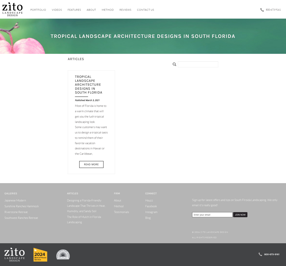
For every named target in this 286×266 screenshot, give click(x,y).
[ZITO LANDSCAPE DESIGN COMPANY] (12, 9)
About (91, 9)
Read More (91, 164)
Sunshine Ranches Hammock (21, 206)
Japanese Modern (15, 200)
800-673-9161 (273, 9)
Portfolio (38, 9)
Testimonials (121, 212)
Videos (57, 9)
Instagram (151, 212)
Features (74, 9)
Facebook (151, 206)
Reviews (125, 9)
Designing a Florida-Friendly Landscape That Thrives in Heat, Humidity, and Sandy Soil (86, 206)
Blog (148, 217)
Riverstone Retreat (16, 212)
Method (108, 9)
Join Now (240, 214)
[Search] (174, 64)
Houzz (149, 200)
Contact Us (145, 9)
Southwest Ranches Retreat (21, 217)
